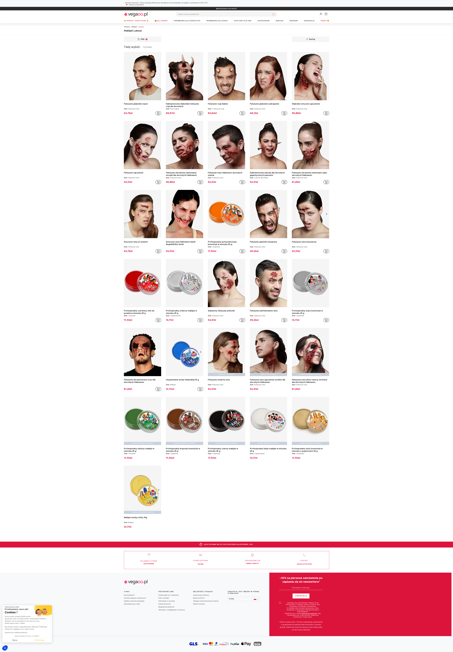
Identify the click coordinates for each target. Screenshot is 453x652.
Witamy (127, 26)
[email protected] (131, 3)
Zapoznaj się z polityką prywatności (16, 632)
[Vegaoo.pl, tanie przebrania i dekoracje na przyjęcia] (135, 14)
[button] (5, 648)
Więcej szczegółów (136, 5)
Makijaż (134, 26)
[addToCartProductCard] (158, 113)
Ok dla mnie (39, 640)
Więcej (14, 640)
